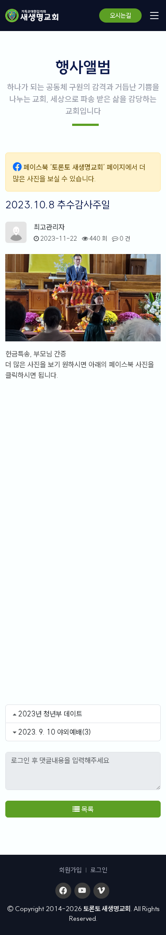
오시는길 (120, 16)
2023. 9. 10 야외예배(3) (54, 732)
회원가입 (70, 870)
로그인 (99, 870)
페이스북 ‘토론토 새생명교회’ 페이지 (74, 167)
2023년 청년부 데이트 (50, 713)
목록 (87, 809)
